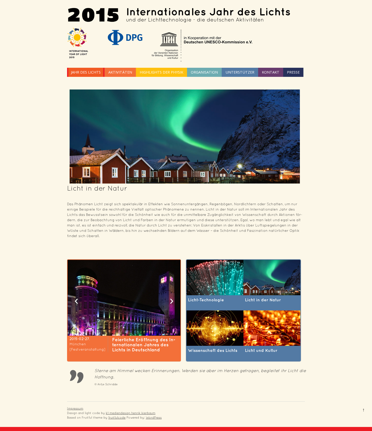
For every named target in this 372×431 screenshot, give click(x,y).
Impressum (75, 408)
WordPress (154, 417)
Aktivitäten (120, 72)
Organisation (204, 72)
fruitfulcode (117, 417)
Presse (293, 72)
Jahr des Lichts (86, 72)
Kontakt (270, 72)
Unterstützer (239, 72)
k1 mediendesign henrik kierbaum (130, 413)
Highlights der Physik (161, 72)
